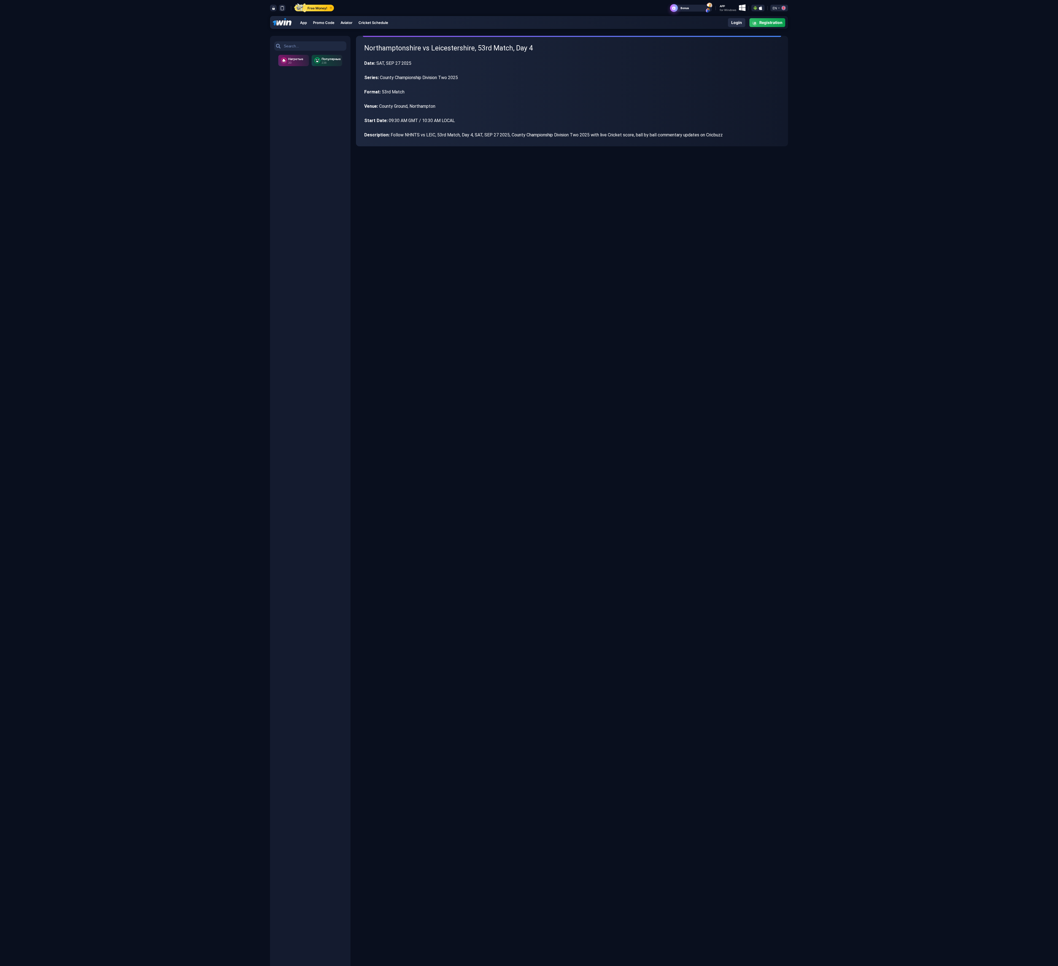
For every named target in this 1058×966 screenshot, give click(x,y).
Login (736, 22)
